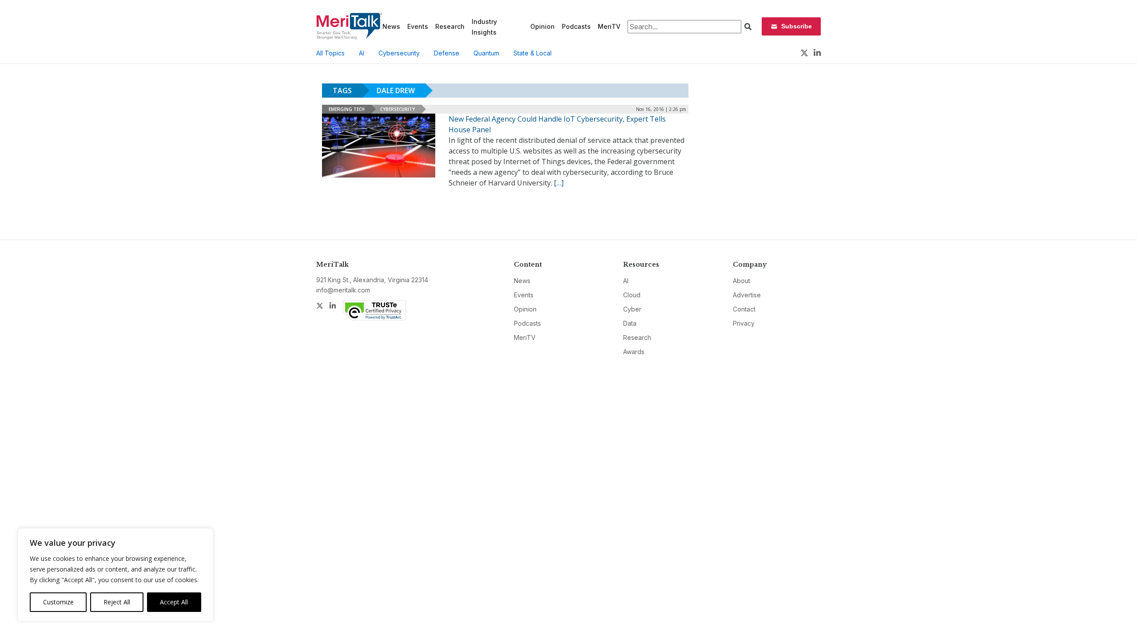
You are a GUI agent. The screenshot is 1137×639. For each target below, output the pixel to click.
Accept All (174, 602)
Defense (446, 53)
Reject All (116, 602)
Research (450, 26)
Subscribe (796, 26)
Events (417, 26)
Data (629, 323)
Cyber (632, 309)
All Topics (330, 53)
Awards (633, 351)
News (391, 26)
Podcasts (576, 26)
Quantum (486, 53)
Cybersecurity (399, 53)
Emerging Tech (347, 109)
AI (361, 53)
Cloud (631, 295)
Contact (744, 309)
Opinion (542, 26)
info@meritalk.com (343, 290)
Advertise (747, 295)
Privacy (744, 323)
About (741, 280)
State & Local (532, 53)
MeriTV (609, 26)
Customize (58, 602)
